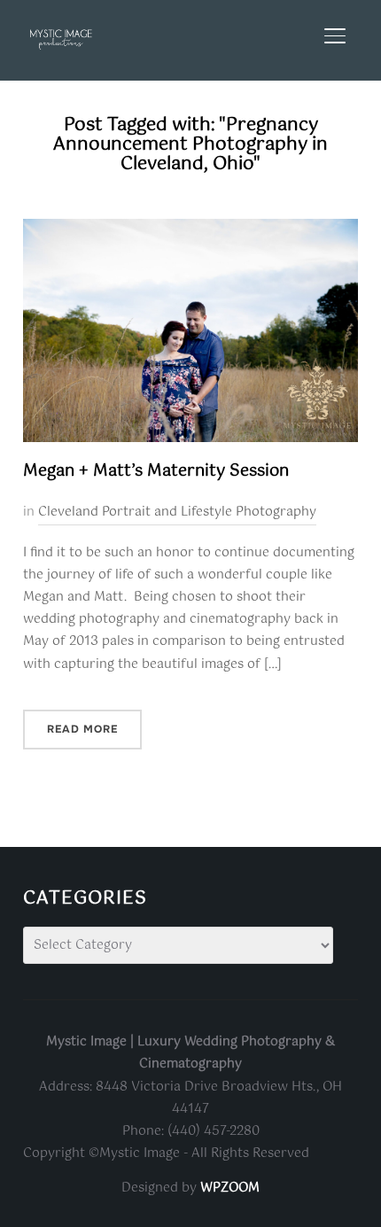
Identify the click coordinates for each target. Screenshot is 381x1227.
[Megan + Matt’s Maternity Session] (190, 229)
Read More (82, 729)
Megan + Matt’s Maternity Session (156, 471)
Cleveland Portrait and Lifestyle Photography (177, 512)
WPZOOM (230, 1188)
